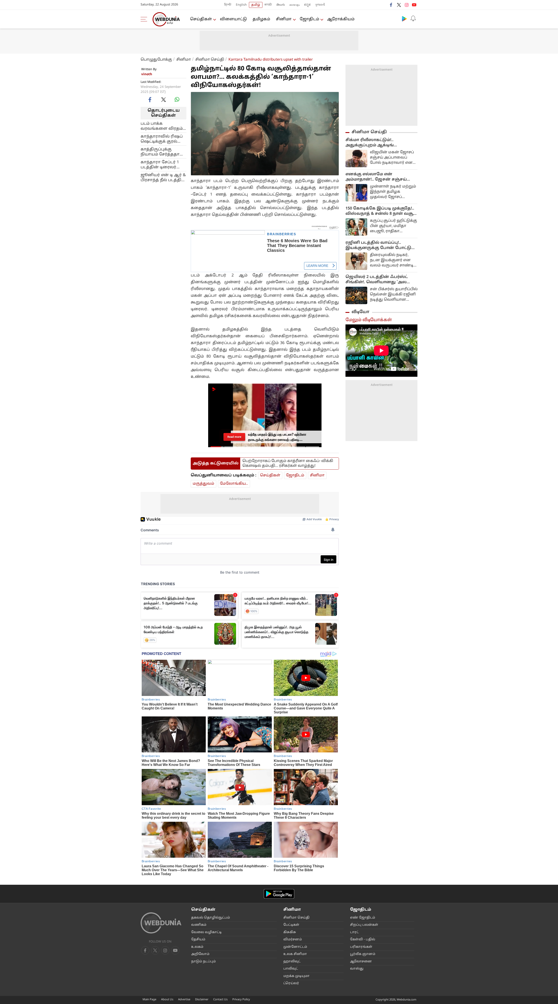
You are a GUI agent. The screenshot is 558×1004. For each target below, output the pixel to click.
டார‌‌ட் (354, 932)
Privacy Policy (241, 999)
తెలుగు (280, 5)
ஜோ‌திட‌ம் (309, 19)
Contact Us (220, 999)
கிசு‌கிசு (289, 932)
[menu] (145, 19)
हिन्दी (227, 5)
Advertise (184, 999)
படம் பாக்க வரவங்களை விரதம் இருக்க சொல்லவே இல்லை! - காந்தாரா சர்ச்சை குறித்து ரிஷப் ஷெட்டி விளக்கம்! (162, 126)
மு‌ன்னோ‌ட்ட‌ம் (295, 947)
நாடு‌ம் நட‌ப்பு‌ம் (203, 962)
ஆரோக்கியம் (340, 19)
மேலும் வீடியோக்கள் (368, 320)
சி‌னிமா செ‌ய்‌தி (296, 918)
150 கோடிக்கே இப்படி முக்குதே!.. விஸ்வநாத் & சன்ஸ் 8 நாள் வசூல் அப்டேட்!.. (381, 211)
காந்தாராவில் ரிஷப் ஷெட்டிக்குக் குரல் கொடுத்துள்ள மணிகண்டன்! (162, 139)
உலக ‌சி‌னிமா (295, 954)
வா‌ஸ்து (356, 969)
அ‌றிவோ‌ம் (200, 954)
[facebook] (391, 5)
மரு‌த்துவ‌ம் (203, 483)
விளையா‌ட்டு (233, 19)
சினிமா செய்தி (209, 59)
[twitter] (399, 5)
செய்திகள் (201, 19)
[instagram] (406, 5)
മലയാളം (294, 5)
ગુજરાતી (320, 5)
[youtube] (414, 5)
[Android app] (279, 893)
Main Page (149, 999)
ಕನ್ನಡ (307, 5)
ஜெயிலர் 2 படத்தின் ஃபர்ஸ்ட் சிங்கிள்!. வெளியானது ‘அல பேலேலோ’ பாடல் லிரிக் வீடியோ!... (376, 279)
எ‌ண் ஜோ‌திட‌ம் (362, 918)
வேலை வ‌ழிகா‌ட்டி (206, 932)
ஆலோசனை (361, 962)
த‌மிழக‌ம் (261, 19)
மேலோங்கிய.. (234, 483)
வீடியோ (360, 312)
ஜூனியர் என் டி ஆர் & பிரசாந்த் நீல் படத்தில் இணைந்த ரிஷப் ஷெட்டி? (163, 177)
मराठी (268, 5)
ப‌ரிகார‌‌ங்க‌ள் (361, 947)
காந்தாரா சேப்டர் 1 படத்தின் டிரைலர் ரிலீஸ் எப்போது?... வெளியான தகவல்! (161, 165)
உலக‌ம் (197, 947)
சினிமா (284, 19)
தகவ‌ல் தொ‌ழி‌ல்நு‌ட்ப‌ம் (210, 918)
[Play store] (404, 18)
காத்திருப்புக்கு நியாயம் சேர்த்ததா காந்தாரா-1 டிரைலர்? (162, 152)
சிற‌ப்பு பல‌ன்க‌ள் (364, 925)
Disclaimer (201, 999)
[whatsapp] (177, 99)
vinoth (146, 74)
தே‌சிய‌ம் (198, 940)
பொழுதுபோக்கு (156, 59)
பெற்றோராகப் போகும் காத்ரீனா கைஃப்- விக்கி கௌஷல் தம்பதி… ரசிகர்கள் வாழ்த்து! (287, 463)
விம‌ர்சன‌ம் (292, 940)
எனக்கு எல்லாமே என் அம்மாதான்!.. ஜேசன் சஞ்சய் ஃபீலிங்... (376, 177)
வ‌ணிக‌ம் (198, 925)
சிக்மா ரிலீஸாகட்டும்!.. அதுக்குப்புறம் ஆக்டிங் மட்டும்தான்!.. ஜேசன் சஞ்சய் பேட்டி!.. (376, 143)
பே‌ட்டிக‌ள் (291, 925)
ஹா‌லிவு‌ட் (292, 962)
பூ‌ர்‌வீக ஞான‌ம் (362, 954)
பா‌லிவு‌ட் (290, 969)
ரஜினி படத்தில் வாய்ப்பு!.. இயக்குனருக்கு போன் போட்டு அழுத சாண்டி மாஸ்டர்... (378, 245)
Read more (234, 437)
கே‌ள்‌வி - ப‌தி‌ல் (362, 940)
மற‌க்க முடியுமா (296, 976)
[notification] (413, 18)
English (241, 5)
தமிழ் (255, 5)
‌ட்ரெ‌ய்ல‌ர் (291, 983)
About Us (167, 999)
